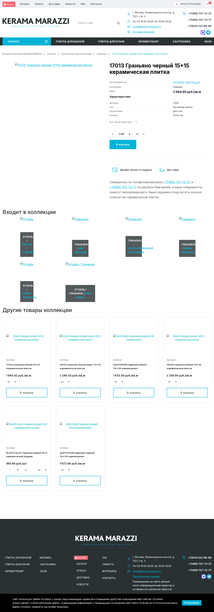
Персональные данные (146, 576)
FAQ (83, 4)
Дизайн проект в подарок (135, 169)
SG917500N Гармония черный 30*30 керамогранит (77, 454)
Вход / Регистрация (191, 4)
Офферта (108, 564)
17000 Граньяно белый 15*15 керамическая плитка (23, 366)
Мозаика (45, 557)
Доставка (54, 4)
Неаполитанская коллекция (76, 53)
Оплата (39, 4)
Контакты (96, 4)
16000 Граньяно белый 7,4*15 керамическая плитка (184, 366)
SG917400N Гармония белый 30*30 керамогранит (129, 366)
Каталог (24, 4)
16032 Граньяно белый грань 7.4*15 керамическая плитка (80, 366)
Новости (70, 4)
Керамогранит (148, 41)
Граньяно (101, 53)
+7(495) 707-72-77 (199, 19)
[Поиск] (118, 23)
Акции (9, 4)
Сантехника (181, 41)
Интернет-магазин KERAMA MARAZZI (22, 53)
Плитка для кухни (111, 41)
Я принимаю (191, 602)
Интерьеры (109, 571)
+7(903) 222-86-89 (199, 26)
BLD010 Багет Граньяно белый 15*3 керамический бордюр (26, 454)
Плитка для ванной (70, 41)
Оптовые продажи (143, 31)
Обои (207, 41)
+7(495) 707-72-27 (199, 13)
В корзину (123, 144)
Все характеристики (121, 122)
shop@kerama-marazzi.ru (147, 26)
